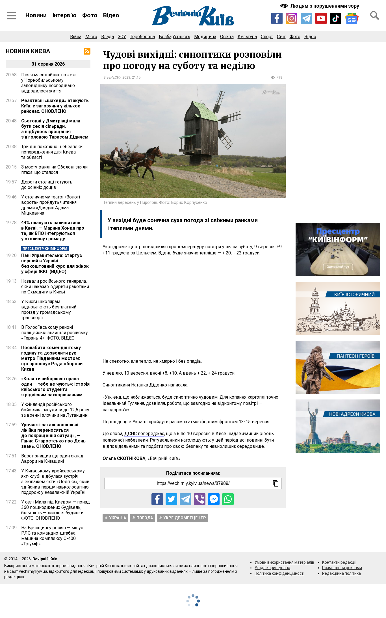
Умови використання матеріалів (284, 562)
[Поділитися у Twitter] (171, 499)
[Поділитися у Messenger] (214, 499)
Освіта (227, 36)
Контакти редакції (339, 562)
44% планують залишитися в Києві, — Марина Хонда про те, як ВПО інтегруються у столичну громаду (52, 230)
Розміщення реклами (342, 567)
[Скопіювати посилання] (275, 483)
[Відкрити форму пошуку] (374, 15)
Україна (117, 518)
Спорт (267, 36)
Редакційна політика (341, 573)
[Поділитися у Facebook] (157, 499)
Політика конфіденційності (279, 573)
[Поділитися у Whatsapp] (228, 499)
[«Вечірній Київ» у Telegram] (306, 18)
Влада (107, 36)
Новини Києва (28, 51)
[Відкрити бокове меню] (11, 15)
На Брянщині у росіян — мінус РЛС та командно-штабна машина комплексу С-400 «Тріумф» (52, 535)
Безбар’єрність (174, 36)
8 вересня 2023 (117, 77)
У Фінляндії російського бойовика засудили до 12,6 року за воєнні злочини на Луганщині (55, 410)
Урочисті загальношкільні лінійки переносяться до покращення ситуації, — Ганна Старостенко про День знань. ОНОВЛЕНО (53, 435)
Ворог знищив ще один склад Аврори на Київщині (52, 458)
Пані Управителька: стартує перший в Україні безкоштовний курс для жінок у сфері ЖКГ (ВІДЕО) (55, 263)
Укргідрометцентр (184, 518)
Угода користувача (272, 567)
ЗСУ (122, 36)
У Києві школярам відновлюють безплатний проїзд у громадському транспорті (48, 309)
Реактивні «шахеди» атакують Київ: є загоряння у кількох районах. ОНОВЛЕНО (55, 106)
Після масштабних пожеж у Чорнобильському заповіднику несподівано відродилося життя (48, 83)
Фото (89, 15)
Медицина (205, 36)
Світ (281, 36)
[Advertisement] (193, 307)
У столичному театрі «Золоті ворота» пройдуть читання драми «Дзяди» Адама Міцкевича (50, 205)
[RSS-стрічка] (87, 51)
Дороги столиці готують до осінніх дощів (46, 184)
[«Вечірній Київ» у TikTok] (335, 18)
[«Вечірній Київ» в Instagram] (291, 18)
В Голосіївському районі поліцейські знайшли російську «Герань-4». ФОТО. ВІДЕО (54, 333)
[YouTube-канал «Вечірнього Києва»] (321, 18)
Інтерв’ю (64, 15)
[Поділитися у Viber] (199, 499)
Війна (75, 36)
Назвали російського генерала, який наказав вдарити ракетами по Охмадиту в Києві (55, 286)
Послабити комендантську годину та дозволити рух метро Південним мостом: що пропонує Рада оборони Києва (52, 358)
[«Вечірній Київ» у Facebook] (277, 18)
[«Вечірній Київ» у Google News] (352, 18)
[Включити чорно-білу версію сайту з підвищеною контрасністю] (320, 5)
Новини (36, 15)
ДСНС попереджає (144, 433)
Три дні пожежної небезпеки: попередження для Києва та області (52, 152)
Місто (91, 36)
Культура (247, 36)
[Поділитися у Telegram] (185, 499)
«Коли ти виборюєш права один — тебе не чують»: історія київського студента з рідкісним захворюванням (55, 386)
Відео (111, 15)
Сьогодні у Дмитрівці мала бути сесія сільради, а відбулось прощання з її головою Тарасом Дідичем (54, 129)
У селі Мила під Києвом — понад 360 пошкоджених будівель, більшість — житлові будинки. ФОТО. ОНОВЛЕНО (55, 510)
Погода (144, 518)
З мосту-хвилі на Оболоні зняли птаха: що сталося (54, 169)
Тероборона (142, 36)
